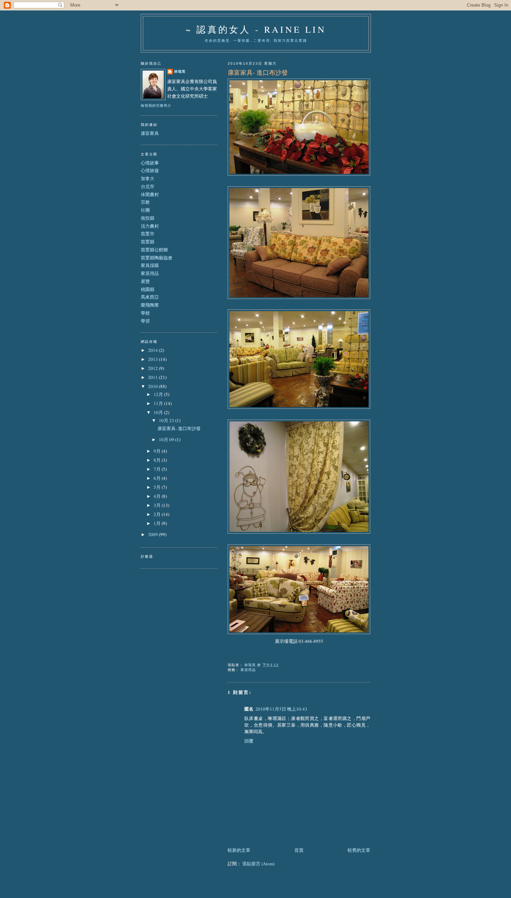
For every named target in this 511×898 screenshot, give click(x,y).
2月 (158, 514)
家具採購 (150, 265)
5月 (158, 487)
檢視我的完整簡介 (156, 105)
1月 (158, 523)
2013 (153, 359)
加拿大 (147, 178)
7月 (158, 469)
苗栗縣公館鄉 (154, 249)
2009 (153, 534)
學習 (145, 321)
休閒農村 (150, 194)
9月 (158, 451)
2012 (153, 368)
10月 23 (167, 420)
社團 (145, 210)
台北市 (147, 186)
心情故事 (150, 163)
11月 (159, 403)
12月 (159, 394)
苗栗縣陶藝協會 (156, 257)
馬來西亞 (150, 297)
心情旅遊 (150, 170)
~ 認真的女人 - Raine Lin (256, 29)
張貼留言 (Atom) (258, 863)
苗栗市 (147, 233)
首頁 (298, 850)
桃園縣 (147, 289)
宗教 (145, 202)
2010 (153, 386)
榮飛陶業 (150, 305)
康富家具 (150, 133)
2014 (153, 350)
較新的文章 (239, 850)
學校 (145, 313)
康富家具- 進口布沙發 (179, 428)
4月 (158, 496)
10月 (159, 412)
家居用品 (248, 670)
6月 (158, 478)
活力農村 (150, 226)
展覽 (145, 281)
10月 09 (167, 439)
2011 (153, 377)
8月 (158, 460)
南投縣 (147, 218)
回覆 (248, 741)
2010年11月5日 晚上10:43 (281, 709)
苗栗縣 (147, 241)
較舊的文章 (359, 850)
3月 (158, 505)
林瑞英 (180, 71)
